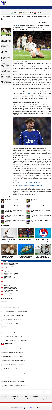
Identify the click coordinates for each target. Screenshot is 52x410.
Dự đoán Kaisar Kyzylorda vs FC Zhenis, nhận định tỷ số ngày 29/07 (6, 72)
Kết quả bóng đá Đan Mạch (47, 399)
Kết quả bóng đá (14, 396)
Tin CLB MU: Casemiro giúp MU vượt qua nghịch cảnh (14, 200)
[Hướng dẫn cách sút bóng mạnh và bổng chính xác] (26, 233)
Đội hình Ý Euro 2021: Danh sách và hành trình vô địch (6, 82)
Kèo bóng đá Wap (14, 399)
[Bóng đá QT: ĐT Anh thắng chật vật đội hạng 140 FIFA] (28, 217)
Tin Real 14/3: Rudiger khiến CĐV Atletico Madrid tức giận (41, 221)
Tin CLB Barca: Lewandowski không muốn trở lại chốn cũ (40, 211)
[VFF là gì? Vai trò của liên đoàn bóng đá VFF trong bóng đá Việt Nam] (43, 233)
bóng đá (17, 25)
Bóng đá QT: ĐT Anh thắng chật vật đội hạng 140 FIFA (41, 216)
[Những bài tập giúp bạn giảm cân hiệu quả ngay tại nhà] (9, 233)
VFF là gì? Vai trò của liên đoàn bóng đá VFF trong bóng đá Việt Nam (42, 240)
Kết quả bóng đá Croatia (36, 398)
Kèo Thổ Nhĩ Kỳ (25, 398)
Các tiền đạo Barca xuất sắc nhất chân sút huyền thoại (6, 41)
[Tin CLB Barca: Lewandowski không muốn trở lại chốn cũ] (28, 212)
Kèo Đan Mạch (35, 396)
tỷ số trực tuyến (26, 93)
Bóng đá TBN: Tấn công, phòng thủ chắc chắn (14, 205)
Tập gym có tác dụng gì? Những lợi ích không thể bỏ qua (42, 257)
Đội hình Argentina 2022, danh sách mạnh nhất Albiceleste (6, 77)
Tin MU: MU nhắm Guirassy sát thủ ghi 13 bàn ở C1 (40, 200)
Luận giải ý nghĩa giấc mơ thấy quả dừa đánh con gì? (8, 257)
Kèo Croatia (24, 396)
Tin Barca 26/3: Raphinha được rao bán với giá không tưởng (14, 216)
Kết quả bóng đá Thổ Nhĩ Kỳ (5, 397)
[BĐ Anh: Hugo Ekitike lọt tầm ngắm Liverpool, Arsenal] (28, 206)
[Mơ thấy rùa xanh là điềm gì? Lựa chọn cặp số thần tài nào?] (26, 249)
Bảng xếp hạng (14, 398)
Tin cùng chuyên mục (7, 197)
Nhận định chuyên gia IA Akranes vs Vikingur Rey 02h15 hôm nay (6, 37)
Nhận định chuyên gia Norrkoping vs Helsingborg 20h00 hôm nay (6, 51)
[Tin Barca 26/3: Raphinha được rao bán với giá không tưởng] (2, 217)
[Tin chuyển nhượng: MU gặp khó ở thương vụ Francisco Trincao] (2, 212)
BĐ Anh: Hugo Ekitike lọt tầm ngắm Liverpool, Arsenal (40, 206)
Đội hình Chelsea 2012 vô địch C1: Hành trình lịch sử (6, 67)
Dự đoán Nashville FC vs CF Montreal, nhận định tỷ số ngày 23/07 (6, 57)
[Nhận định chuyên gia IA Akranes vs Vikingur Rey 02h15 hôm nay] (6, 31)
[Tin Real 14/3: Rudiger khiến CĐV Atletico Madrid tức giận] (28, 222)
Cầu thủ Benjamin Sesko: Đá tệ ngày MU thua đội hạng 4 (30, 182)
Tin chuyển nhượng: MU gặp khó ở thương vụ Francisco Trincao (14, 211)
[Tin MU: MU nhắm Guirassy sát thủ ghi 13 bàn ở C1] (28, 201)
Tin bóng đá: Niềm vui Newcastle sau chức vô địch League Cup (15, 221)
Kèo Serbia (3, 398)
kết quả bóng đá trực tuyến (39, 61)
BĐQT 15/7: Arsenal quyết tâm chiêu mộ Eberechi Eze (30, 185)
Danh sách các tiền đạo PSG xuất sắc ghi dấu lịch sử (6, 46)
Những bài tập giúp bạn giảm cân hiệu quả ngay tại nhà (8, 240)
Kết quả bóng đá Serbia (46, 397)
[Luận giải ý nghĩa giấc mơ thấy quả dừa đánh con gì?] (9, 249)
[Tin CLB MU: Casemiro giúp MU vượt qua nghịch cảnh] (2, 201)
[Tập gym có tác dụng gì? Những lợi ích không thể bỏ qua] (43, 249)
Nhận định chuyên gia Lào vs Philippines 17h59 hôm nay (6, 62)
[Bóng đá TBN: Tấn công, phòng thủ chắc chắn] (2, 206)
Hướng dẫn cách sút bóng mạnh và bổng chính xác (25, 240)
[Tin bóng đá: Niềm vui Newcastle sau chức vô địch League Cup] (2, 222)
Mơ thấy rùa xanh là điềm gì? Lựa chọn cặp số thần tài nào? (25, 257)
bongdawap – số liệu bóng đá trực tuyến (25, 407)
